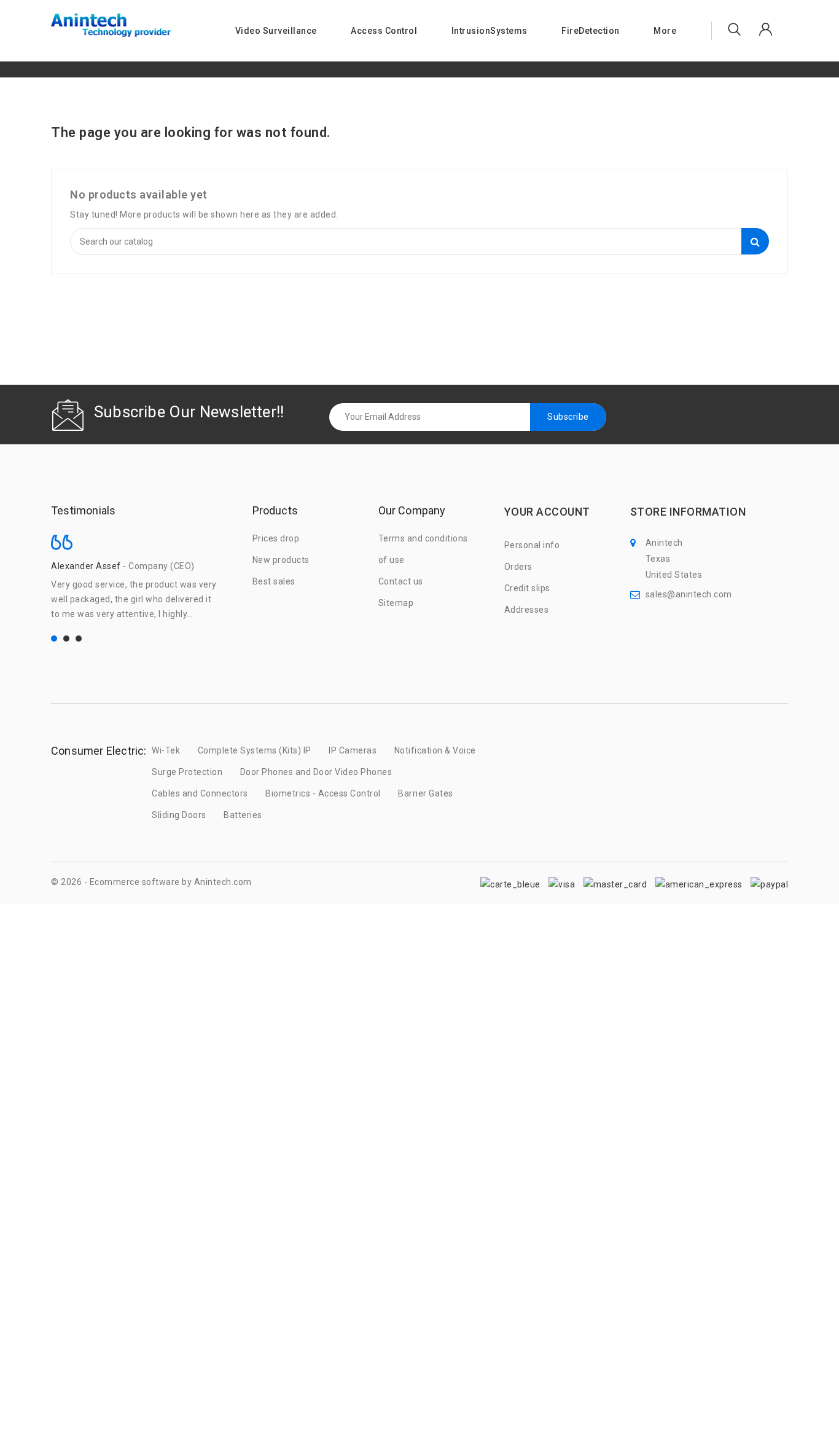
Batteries (243, 815)
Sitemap (396, 603)
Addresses (526, 610)
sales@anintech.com (689, 594)
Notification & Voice (435, 750)
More (665, 31)
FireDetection (590, 31)
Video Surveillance (276, 31)
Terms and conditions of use (423, 549)
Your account (547, 511)
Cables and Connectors (200, 793)
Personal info (532, 545)
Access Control (384, 31)
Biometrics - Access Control (323, 793)
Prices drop (276, 538)
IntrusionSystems (489, 31)
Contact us (400, 581)
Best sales (273, 581)
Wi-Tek (166, 750)
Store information (688, 511)
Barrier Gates (425, 793)
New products (281, 560)
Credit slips (527, 588)
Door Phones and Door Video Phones (316, 772)
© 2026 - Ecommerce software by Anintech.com (151, 882)
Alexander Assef (86, 566)
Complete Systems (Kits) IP (254, 750)
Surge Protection (187, 772)
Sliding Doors (179, 815)
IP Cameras (353, 750)
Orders (518, 567)
